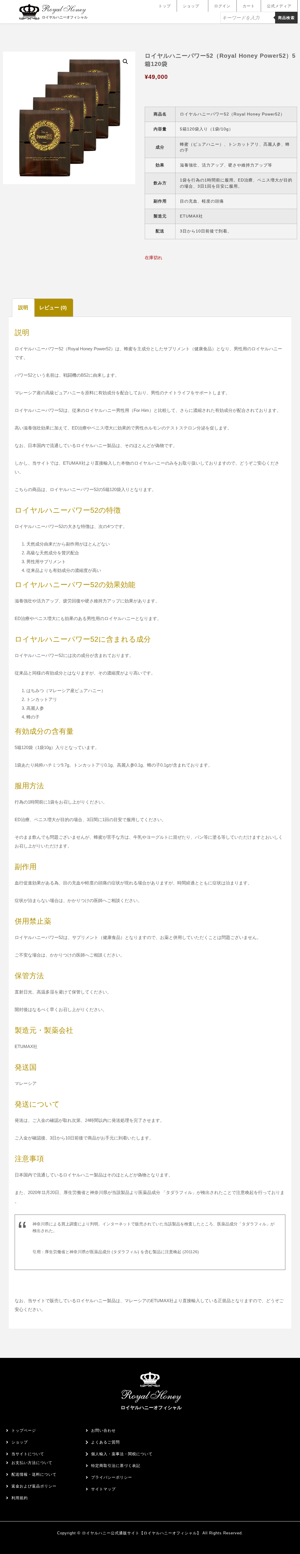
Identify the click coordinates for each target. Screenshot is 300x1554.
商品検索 (286, 18)
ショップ (191, 6)
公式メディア (279, 6)
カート (249, 6)
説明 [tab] (23, 307)
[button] (125, 61)
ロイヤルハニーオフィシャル (65, 17)
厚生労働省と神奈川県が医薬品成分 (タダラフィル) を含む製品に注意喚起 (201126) (122, 1251)
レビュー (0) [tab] (53, 307)
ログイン (222, 6)
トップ (164, 6)
